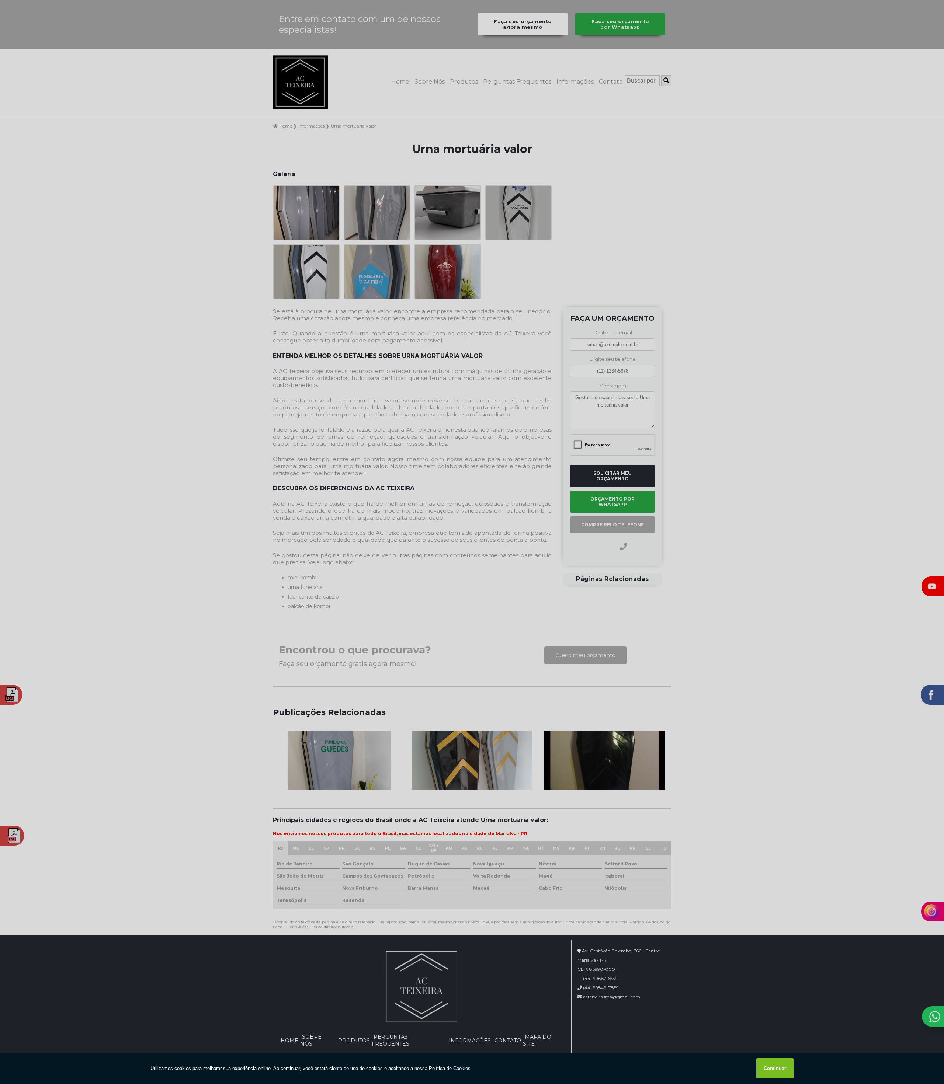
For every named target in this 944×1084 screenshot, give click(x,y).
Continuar (775, 1068)
